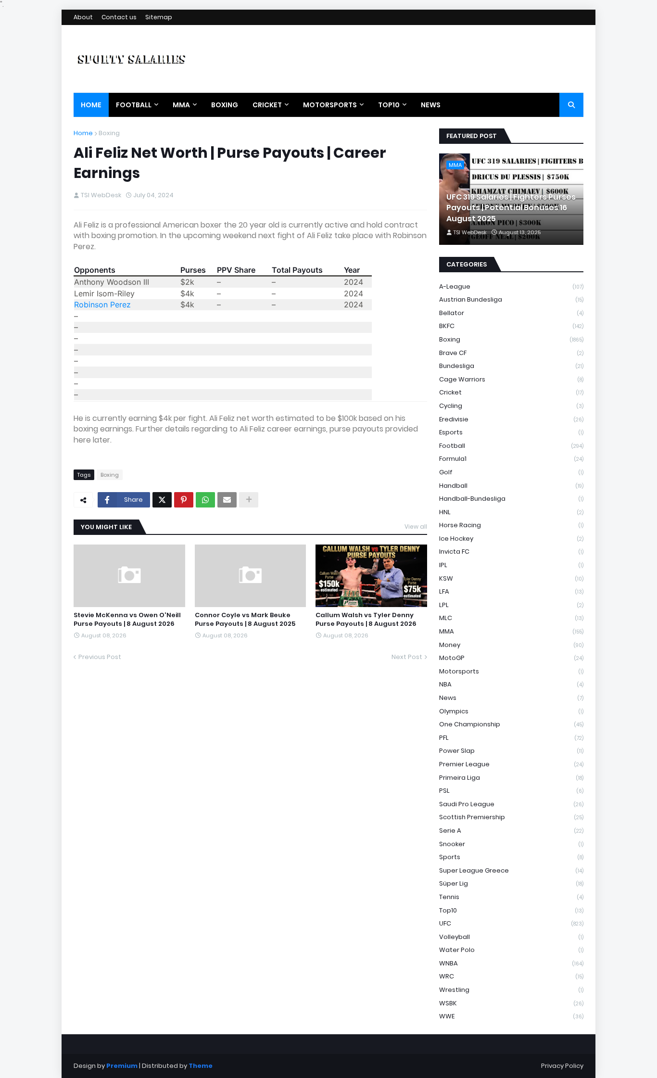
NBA (511, 684)
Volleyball (511, 936)
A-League (511, 286)
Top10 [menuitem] (389, 105)
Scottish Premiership (511, 817)
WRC (511, 976)
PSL (511, 790)
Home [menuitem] (91, 105)
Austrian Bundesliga (511, 299)
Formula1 (511, 458)
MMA (511, 631)
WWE (511, 1016)
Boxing (109, 133)
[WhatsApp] (205, 499)
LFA (511, 591)
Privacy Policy (562, 1065)
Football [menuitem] (134, 105)
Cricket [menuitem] (267, 105)
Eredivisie (511, 419)
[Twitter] (162, 499)
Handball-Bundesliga (511, 498)
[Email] (227, 499)
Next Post (407, 656)
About (83, 17)
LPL (511, 604)
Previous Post (99, 656)
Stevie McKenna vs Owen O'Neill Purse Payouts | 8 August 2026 (127, 619)
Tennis (511, 896)
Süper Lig (511, 883)
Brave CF (511, 352)
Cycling (511, 405)
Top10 (511, 910)
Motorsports (511, 671)
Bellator (511, 312)
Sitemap (158, 17)
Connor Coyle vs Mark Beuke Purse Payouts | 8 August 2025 (245, 619)
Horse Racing (511, 525)
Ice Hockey (511, 538)
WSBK (511, 1003)
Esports (511, 432)
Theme (201, 1065)
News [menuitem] (431, 105)
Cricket (511, 392)
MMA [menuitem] (181, 105)
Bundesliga (511, 365)
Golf (511, 472)
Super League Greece (511, 870)
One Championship (511, 724)
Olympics (511, 711)
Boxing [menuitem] (224, 105)
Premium (122, 1065)
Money (511, 644)
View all (415, 526)
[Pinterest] (183, 499)
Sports (511, 857)
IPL (511, 565)
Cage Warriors (511, 379)
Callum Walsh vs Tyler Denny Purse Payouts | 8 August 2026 (366, 619)
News (511, 697)
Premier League (511, 764)
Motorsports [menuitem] (330, 105)
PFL (511, 737)
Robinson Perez (102, 304)
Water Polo (511, 949)
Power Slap (511, 750)
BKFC (511, 325)
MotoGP (511, 657)
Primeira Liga (511, 777)
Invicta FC (511, 551)
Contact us (119, 17)
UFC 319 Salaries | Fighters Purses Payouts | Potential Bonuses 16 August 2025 (511, 208)
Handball (511, 485)
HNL (511, 512)
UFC (511, 923)
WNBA (511, 963)
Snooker (511, 844)
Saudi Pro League (511, 804)
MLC (511, 617)
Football (511, 445)
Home (83, 133)
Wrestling (511, 989)
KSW (511, 578)
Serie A (511, 830)
